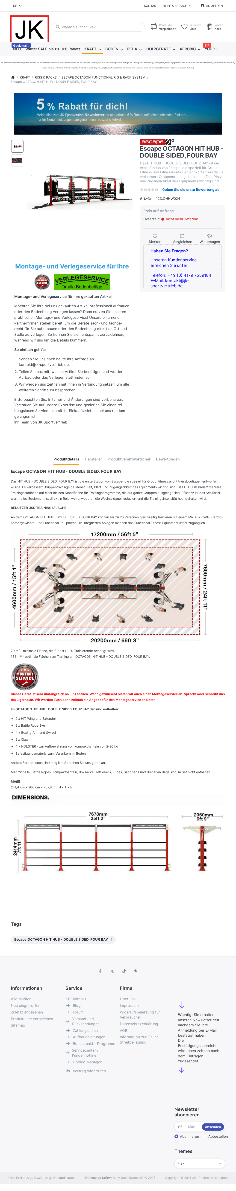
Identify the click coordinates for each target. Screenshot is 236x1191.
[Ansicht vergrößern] (80, 191)
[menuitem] (17, 49)
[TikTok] (124, 971)
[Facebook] (100, 971)
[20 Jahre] (118, 113)
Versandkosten (64, 1178)
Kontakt (151, 6)
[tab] (66, 459)
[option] (17, 146)
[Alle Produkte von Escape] (157, 141)
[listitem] (80, 191)
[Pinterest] (136, 971)
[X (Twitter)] (112, 971)
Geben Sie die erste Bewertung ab (190, 189)
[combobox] (17, 5)
